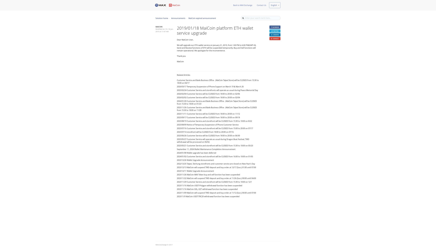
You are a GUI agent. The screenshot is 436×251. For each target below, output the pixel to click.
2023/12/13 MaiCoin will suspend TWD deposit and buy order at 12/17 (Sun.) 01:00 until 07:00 (216, 167)
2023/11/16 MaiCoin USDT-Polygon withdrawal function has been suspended (209, 185)
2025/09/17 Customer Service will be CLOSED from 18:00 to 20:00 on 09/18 (208, 117)
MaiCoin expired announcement (202, 18)
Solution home (162, 18)
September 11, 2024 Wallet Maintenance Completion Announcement (206, 149)
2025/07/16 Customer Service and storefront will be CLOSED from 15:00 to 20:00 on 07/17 (215, 128)
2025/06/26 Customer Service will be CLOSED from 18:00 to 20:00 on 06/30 (208, 135)
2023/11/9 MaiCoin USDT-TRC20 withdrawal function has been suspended (208, 196)
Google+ (276, 38)
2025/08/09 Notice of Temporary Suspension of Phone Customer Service (208, 124)
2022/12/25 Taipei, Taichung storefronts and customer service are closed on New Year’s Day (216, 163)
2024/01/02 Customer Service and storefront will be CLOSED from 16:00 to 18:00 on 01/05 (215, 156)
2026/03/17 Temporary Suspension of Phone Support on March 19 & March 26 (210, 86)
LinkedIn (276, 35)
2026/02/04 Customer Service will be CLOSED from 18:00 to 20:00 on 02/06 (208, 94)
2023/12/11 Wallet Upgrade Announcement (195, 171)
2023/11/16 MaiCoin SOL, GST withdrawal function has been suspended (207, 189)
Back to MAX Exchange (242, 5)
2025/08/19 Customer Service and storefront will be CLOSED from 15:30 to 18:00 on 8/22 (214, 121)
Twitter (275, 31)
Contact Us (261, 5)
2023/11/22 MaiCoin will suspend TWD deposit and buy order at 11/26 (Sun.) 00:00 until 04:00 (216, 178)
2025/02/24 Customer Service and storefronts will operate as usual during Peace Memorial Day (217, 90)
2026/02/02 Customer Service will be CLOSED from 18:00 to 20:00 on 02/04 (208, 97)
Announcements (178, 18)
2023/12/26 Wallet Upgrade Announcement (195, 160)
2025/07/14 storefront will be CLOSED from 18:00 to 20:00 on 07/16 (205, 132)
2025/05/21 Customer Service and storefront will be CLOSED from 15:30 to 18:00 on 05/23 (215, 145)
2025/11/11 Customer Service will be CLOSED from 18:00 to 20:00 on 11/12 (208, 114)
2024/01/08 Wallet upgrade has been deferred (196, 153)
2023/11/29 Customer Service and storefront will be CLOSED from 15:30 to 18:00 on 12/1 (214, 182)
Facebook (275, 27)
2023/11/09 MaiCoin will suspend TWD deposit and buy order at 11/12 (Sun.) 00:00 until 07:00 (216, 193)
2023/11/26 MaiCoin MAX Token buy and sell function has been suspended (208, 174)
